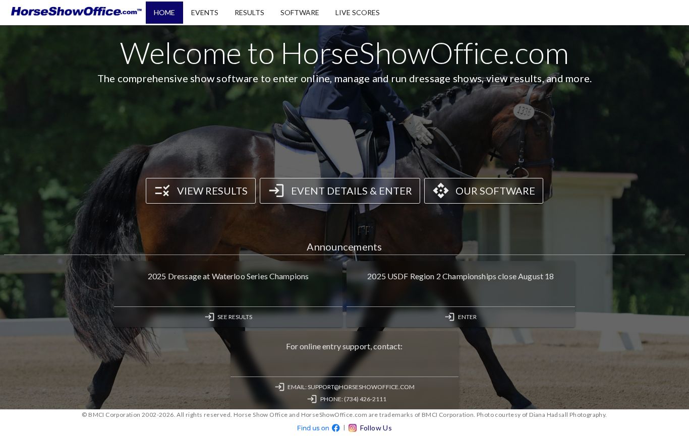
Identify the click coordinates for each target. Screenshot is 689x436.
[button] (164, 13)
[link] (201, 191)
